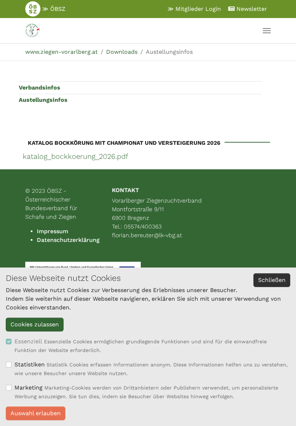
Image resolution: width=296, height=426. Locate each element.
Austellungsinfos (43, 99)
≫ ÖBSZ (52, 8)
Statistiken (29, 364)
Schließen (272, 280)
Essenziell (28, 341)
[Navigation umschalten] (267, 31)
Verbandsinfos (39, 87)
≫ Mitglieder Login (194, 8)
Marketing (28, 387)
